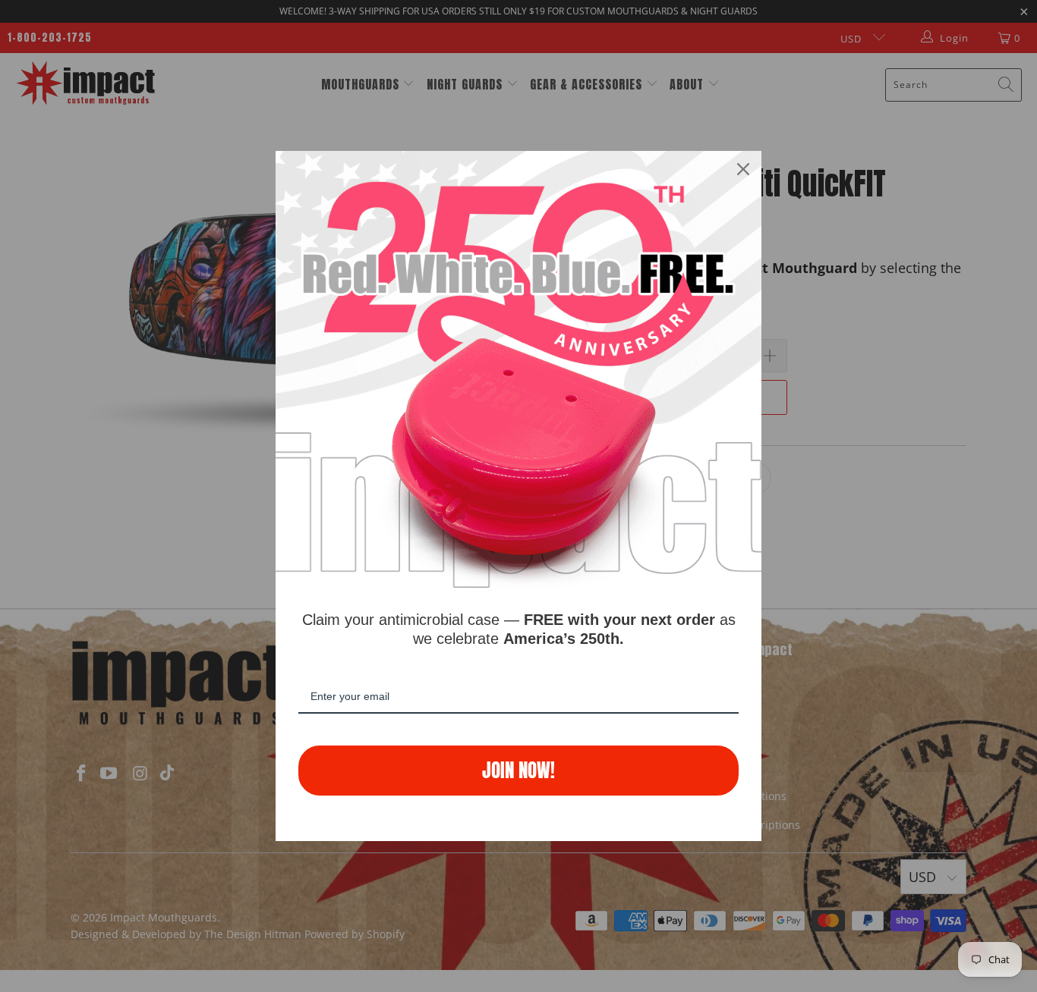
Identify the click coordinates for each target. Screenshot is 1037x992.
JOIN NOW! (518, 770)
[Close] (743, 169)
